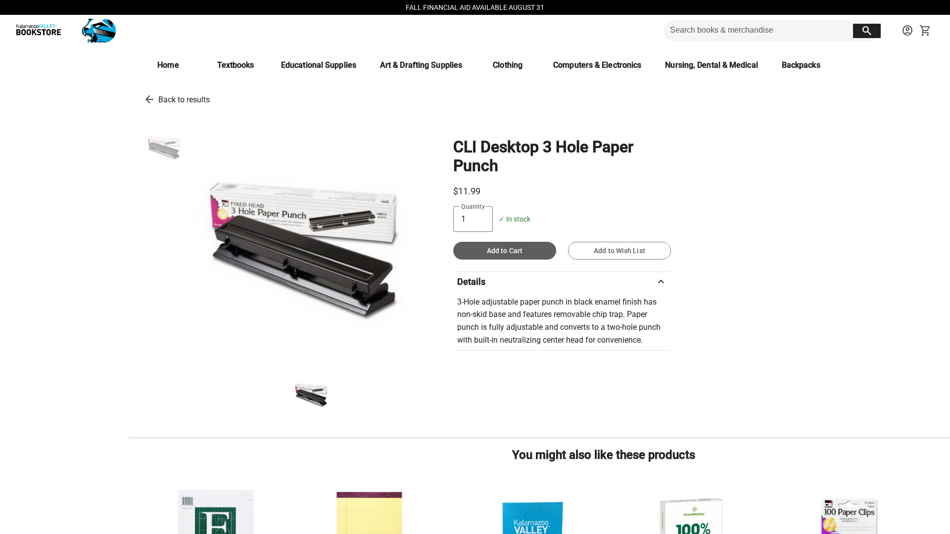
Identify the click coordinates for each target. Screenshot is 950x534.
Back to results (184, 99)
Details (562, 282)
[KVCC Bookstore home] (64, 31)
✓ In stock (514, 219)
